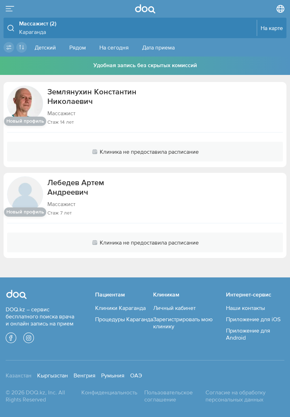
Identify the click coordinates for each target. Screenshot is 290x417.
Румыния (112, 375)
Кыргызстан (52, 375)
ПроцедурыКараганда (124, 319)
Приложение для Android (248, 334)
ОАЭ (136, 375)
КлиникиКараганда (120, 308)
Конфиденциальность (109, 392)
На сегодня (114, 47)
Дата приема (158, 47)
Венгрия (84, 375)
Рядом (77, 47)
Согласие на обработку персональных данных (235, 396)
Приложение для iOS (253, 319)
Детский (45, 47)
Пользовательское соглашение (168, 396)
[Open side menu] (10, 9)
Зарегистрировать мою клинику (183, 322)
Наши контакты (245, 308)
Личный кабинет (174, 308)
